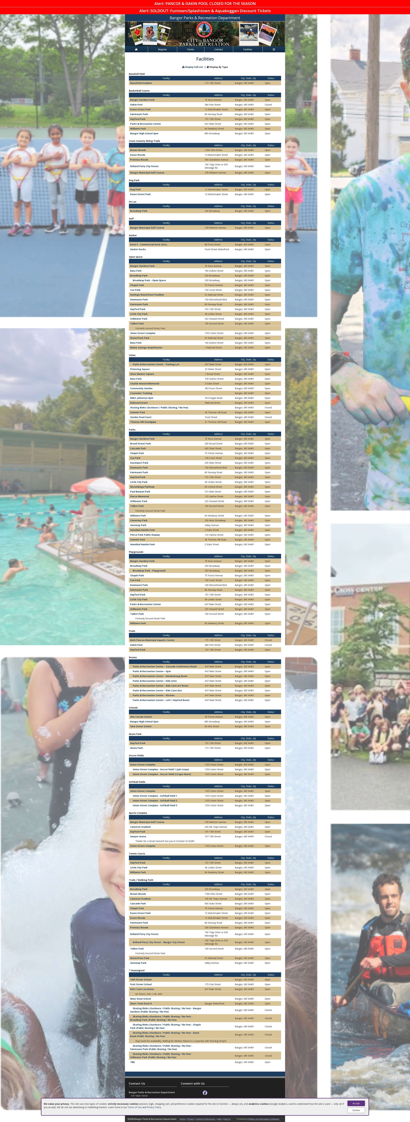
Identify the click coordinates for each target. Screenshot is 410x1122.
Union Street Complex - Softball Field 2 (155, 800)
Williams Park (138, 128)
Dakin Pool (136, 104)
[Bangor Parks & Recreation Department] (205, 33)
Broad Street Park (140, 443)
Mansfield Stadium (141, 82)
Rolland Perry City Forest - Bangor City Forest (159, 942)
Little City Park (139, 313)
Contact (218, 49)
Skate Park (136, 747)
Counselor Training (141, 393)
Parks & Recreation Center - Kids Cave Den (157, 690)
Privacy (190, 1119)
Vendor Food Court (141, 417)
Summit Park (137, 412)
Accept (356, 1103)
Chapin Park (137, 285)
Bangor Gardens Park (142, 99)
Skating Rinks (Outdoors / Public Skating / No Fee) (159, 407)
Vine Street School (140, 726)
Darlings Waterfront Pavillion (147, 294)
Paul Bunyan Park (140, 491)
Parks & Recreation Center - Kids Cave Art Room (160, 685)
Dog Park (135, 189)
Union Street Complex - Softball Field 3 (155, 805)
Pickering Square (140, 369)
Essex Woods (137, 154)
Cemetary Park (139, 520)
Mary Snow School (140, 998)
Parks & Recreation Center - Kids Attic (155, 680)
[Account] (274, 49)
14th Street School (141, 979)
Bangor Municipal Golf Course (147, 172)
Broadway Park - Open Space (149, 280)
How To (227, 1119)
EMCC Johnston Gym (141, 397)
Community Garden (141, 388)
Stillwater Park (138, 318)
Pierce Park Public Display (145, 534)
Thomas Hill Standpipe (143, 421)
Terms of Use (134, 1107)
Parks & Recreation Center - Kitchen (154, 695)
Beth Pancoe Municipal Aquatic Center (152, 640)
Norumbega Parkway (142, 486)
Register (162, 49)
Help (219, 1119)
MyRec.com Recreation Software (263, 1119)
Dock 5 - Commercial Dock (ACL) (148, 244)
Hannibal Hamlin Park (142, 529)
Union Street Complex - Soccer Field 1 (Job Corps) (161, 769)
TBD (132, 1062)
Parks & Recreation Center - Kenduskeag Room (160, 676)
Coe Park (135, 289)
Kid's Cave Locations (142, 989)
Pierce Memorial (139, 496)
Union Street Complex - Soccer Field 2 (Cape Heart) (162, 774)
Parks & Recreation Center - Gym (152, 671)
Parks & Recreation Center (145, 123)
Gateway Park (138, 525)
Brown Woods (138, 150)
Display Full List (194, 66)
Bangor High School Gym (144, 133)
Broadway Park (139, 210)
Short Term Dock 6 (141, 1003)
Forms (190, 49)
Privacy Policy (154, 1107)
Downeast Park (139, 299)
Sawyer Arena (138, 836)
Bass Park (136, 270)
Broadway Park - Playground (149, 570)
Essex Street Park (140, 109)
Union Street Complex (142, 333)
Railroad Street (139, 402)
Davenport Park (139, 462)
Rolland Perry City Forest (144, 166)
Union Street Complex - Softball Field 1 (155, 795)
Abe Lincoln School (141, 716)
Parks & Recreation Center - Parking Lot (156, 364)
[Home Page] (136, 49)
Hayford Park (137, 119)
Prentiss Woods (139, 159)
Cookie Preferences (205, 1119)
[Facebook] (205, 1093)
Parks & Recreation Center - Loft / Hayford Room (161, 700)
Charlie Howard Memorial (144, 383)
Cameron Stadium (140, 826)
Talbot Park (137, 323)
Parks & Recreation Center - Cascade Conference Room (165, 666)
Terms (182, 1119)
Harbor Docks (138, 249)
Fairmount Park (139, 114)
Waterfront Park (139, 337)
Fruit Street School (141, 984)
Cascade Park (138, 448)
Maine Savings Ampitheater (146, 347)
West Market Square (142, 373)
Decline (356, 1110)
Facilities (247, 49)
